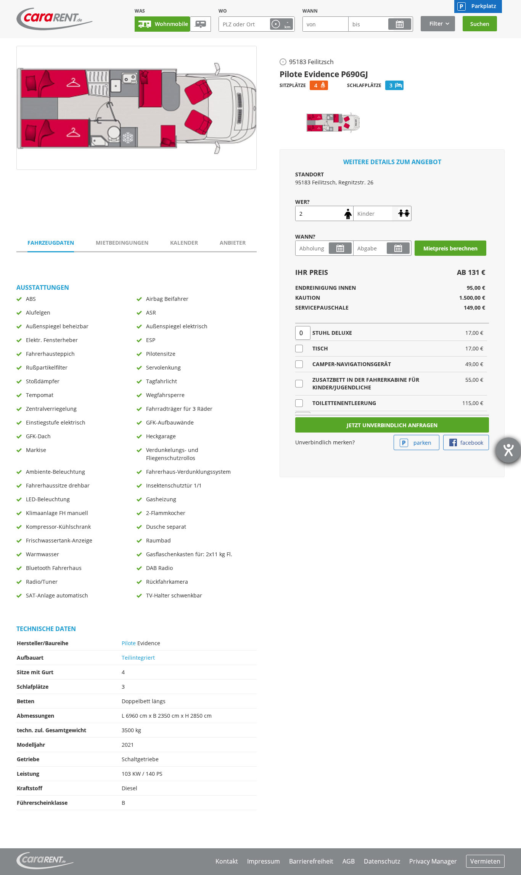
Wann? (305, 236)
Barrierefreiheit (311, 861)
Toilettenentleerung (344, 403)
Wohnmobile (171, 23)
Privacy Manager (433, 861)
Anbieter (233, 242)
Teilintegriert (138, 657)
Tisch (320, 348)
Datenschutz (382, 861)
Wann (310, 11)
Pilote (129, 643)
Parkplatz (483, 6)
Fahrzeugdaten (50, 242)
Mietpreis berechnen (450, 248)
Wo (223, 11)
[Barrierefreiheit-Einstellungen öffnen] (508, 450)
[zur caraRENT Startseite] (54, 19)
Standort (309, 174)
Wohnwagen (200, 24)
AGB (349, 861)
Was (140, 11)
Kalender (184, 242)
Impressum (263, 861)
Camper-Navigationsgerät (351, 364)
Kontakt (226, 861)
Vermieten (485, 861)
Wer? (302, 201)
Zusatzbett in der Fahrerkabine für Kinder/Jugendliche (365, 383)
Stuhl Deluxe (332, 332)
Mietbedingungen (122, 242)
